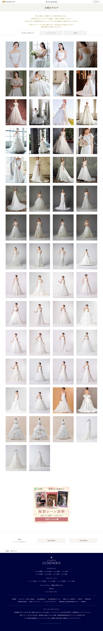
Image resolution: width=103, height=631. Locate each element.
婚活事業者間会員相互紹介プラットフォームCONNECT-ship (71, 615)
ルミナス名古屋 (39, 574)
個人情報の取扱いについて (54, 599)
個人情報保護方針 (41, 599)
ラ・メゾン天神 (71, 581)
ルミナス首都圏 (38, 571)
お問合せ (96, 1)
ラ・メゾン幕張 (51, 581)
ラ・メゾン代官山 (32, 581)
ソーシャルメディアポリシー (49, 601)
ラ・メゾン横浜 (42, 581)
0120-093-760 (10, 2)
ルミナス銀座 (57, 571)
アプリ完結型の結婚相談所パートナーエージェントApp (37, 618)
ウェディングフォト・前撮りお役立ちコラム (51, 585)
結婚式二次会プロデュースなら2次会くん (41, 612)
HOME (7, 551)
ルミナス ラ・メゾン (51, 578)
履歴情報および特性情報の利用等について (69, 601)
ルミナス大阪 (48, 574)
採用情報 (83, 601)
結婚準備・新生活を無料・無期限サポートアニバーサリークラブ (65, 618)
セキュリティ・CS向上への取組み (26, 599)
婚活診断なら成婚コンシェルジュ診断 (47, 615)
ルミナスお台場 (47, 571)
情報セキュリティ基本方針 (69, 599)
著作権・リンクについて (35, 601)
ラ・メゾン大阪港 (61, 581)
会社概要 (14, 599)
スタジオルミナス (51, 568)
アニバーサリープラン (51, 591)
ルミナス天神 (56, 574)
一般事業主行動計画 (22, 601)
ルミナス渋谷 (65, 571)
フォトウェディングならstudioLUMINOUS (61, 612)
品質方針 (80, 599)
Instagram (52, 540)
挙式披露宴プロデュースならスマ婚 (22, 612)
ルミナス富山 (64, 574)
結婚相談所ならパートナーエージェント (82, 612)
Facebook (84, 540)
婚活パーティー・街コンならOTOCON (29, 615)
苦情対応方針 (88, 599)
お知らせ (51, 588)
